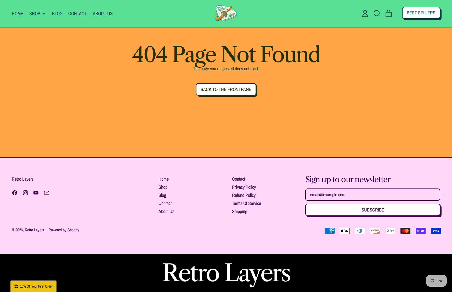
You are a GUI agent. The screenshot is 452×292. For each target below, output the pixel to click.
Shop (163, 187)
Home (17, 13)
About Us (103, 13)
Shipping (239, 211)
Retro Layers (34, 230)
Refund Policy (244, 195)
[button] (377, 13)
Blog (57, 13)
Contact (77, 13)
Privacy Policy (244, 187)
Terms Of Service (246, 203)
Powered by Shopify (64, 230)
